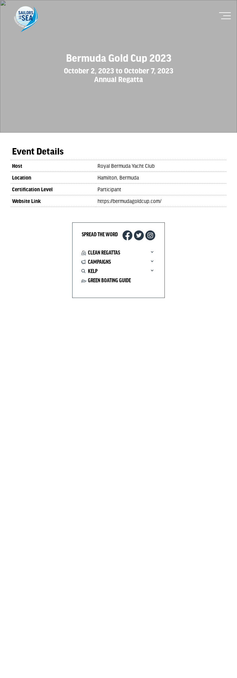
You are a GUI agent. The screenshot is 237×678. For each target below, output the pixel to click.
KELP (93, 271)
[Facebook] (127, 235)
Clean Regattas (104, 253)
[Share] (150, 235)
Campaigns (99, 262)
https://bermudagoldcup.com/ (129, 201)
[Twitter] (139, 235)
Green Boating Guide (109, 281)
